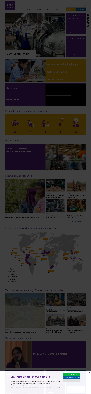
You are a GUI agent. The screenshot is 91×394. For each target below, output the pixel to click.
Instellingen (72, 380)
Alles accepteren (71, 374)
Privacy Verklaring (23, 392)
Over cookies (14, 392)
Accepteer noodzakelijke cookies (71, 377)
